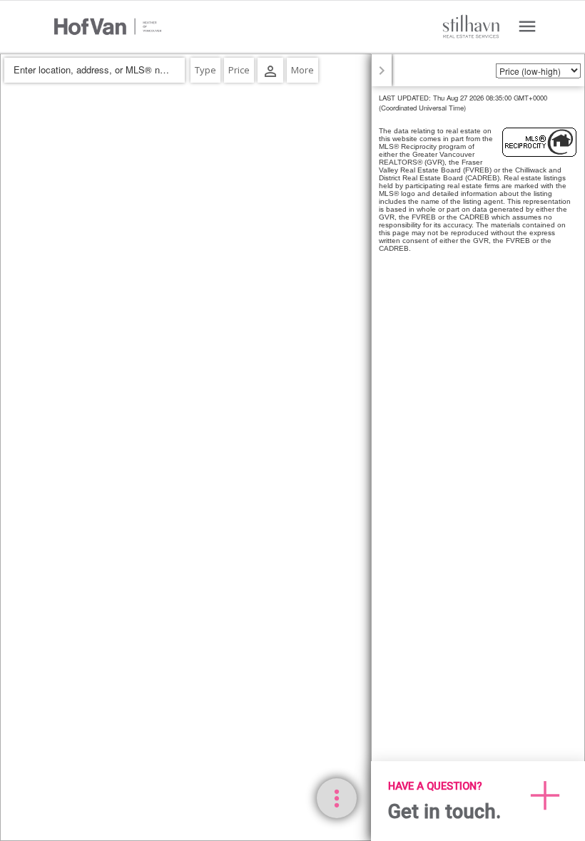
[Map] (292, 447)
